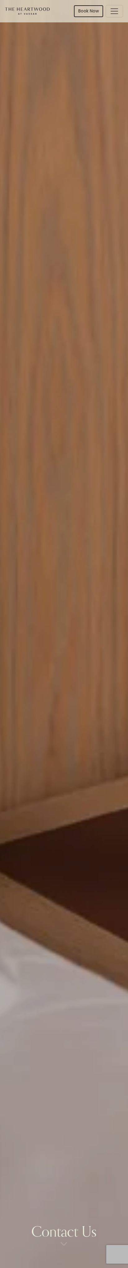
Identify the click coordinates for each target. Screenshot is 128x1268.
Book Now (88, 11)
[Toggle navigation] (114, 11)
